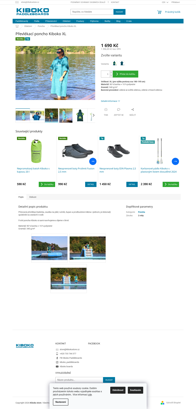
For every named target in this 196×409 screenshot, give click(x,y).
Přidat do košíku (127, 74)
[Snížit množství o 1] (111, 75)
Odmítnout (117, 390)
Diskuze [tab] (32, 197)
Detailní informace (109, 101)
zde (90, 394)
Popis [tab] (21, 197)
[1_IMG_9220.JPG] (49, 245)
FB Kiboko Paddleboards (71, 358)
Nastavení (60, 402)
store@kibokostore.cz (70, 349)
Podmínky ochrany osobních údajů (88, 2)
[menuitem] (22, 21)
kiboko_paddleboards (69, 362)
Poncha (141, 212)
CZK (164, 2)
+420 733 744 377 (68, 353)
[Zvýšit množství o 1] (111, 72)
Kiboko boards (66, 366)
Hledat (119, 11)
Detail (90, 184)
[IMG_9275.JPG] (88, 245)
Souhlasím (135, 390)
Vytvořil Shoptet (173, 402)
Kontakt (115, 2)
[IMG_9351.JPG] (69, 275)
